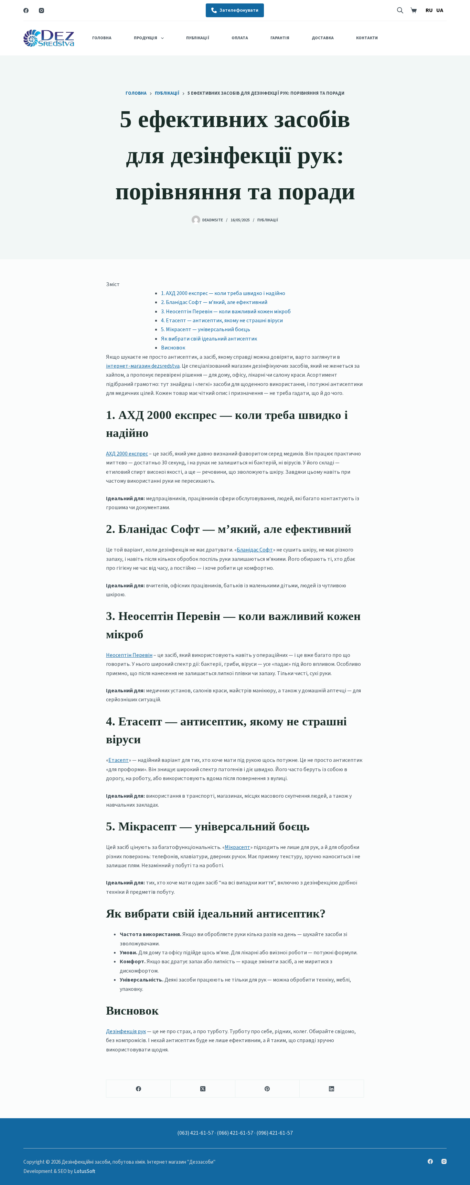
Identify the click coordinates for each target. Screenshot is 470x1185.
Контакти (367, 38)
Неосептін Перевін (129, 655)
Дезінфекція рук (126, 1031)
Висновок (173, 348)
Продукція (145, 38)
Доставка (323, 38)
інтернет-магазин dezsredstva (143, 366)
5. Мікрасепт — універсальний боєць (205, 329)
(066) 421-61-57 (235, 1133)
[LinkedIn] (332, 1089)
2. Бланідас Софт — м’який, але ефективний (214, 302)
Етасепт (118, 760)
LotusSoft (84, 1171)
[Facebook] (26, 10)
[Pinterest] (267, 1089)
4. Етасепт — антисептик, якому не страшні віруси (222, 320)
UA (439, 10)
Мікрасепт (237, 847)
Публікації (197, 38)
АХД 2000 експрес (127, 454)
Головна (101, 38)
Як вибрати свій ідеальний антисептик (209, 339)
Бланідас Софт (255, 550)
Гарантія (279, 38)
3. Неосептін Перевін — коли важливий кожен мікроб (226, 311)
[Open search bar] (400, 10)
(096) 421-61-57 (274, 1133)
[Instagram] (41, 10)
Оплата (240, 38)
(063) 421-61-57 (195, 1133)
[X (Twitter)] (203, 1089)
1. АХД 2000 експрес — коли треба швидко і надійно (223, 293)
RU (429, 10)
